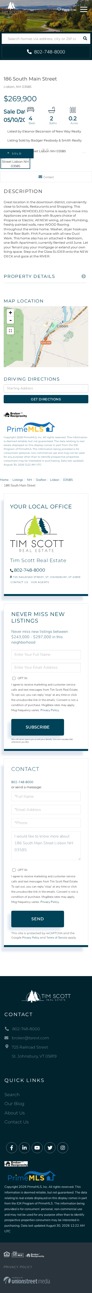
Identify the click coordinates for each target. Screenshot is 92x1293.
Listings (18, 480)
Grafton (41, 480)
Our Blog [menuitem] (14, 1103)
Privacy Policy (49, 710)
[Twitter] (50, 1147)
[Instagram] (62, 1147)
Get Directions (46, 399)
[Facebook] (11, 1147)
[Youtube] (37, 1147)
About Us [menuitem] (14, 1113)
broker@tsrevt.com (30, 1038)
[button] (85, 38)
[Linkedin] (24, 1147)
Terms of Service (56, 937)
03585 (68, 480)
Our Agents (40, 582)
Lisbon (54, 480)
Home (4, 480)
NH (29, 480)
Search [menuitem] (12, 1094)
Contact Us (19, 582)
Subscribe (38, 727)
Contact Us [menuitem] (16, 1122)
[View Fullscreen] (10, 330)
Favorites (68, 9)
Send (37, 919)
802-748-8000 (49, 52)
